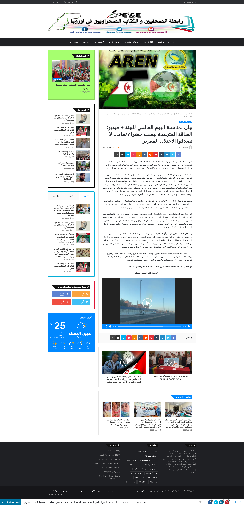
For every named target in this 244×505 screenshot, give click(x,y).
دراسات (85, 42)
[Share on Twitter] (216, 502)
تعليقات (56, 196)
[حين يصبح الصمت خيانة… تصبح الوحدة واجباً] (83, 166)
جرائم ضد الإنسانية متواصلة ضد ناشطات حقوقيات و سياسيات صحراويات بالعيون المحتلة (118, 422)
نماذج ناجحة (113, 42)
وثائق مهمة (92, 491)
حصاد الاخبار (151, 465)
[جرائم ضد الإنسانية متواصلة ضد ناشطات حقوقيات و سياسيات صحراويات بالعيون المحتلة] (116, 409)
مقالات (142, 482)
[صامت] (110, 326)
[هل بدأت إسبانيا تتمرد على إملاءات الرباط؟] (83, 155)
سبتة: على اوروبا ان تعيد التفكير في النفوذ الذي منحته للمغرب (64, 129)
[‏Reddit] (150, 154)
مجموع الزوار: (115, 472)
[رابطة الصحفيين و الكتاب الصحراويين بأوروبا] (122, 21)
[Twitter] (172, 154)
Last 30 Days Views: (106, 459)
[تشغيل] (189, 326)
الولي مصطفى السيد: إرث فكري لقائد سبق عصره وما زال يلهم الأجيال (64, 176)
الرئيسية (171, 42)
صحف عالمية (136, 465)
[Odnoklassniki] (139, 154)
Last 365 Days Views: (104, 463)
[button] (147, 303)
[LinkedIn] (167, 154)
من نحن (111, 491)
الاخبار (160, 42)
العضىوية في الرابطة (79, 491)
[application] (147, 303)
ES (75, 42)
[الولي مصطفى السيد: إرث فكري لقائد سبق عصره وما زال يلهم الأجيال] (83, 177)
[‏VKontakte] (144, 154)
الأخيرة (86, 196)
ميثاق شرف (66, 491)
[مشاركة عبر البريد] (122, 154)
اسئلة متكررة (101, 491)
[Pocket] (133, 154)
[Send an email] (184, 147)
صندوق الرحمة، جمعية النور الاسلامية (144, 469)
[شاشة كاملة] (105, 326)
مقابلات (153, 482)
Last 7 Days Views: (107, 455)
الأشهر (71, 196)
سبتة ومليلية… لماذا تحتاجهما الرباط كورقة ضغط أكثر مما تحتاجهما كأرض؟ (64, 117)
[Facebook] (178, 154)
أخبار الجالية (147, 42)
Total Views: (107, 468)
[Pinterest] (155, 154)
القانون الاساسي (54, 491)
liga (186, 147)
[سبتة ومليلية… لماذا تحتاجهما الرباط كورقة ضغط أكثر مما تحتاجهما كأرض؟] (83, 119)
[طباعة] (116, 154)
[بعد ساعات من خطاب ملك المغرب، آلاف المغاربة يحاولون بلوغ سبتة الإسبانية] (83, 143)
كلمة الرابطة (136, 473)
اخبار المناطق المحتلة (175, 114)
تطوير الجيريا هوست (138, 491)
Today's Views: (110, 451)
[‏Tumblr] (161, 154)
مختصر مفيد (98, 42)
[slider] (149, 326)
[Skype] (127, 154)
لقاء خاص (152, 477)
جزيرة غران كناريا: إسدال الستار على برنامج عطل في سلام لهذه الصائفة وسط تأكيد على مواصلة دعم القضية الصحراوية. (63, 210)
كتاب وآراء (151, 473)
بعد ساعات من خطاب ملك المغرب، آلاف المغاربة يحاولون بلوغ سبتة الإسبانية (64, 141)
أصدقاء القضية (130, 42)
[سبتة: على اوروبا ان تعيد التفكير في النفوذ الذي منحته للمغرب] (83, 131)
